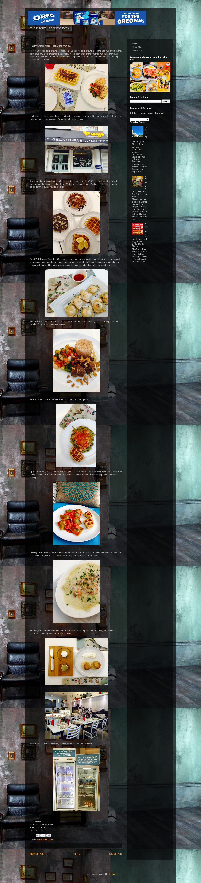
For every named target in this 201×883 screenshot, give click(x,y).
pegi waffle (42, 840)
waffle (50, 840)
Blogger (112, 874)
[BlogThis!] (40, 835)
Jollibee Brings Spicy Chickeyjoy (148, 113)
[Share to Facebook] (46, 835)
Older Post (115, 853)
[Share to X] (43, 835)
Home (77, 853)
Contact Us (137, 50)
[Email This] (37, 835)
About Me (136, 47)
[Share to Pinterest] (49, 835)
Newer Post (37, 853)
